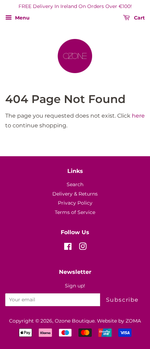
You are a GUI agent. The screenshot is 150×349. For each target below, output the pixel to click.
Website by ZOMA (119, 321)
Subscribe (122, 299)
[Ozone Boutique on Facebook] (68, 248)
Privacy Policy (75, 203)
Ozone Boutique (75, 321)
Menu (22, 18)
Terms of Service (75, 212)
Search (75, 184)
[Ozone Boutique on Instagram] (83, 248)
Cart (139, 18)
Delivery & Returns (75, 194)
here (138, 115)
